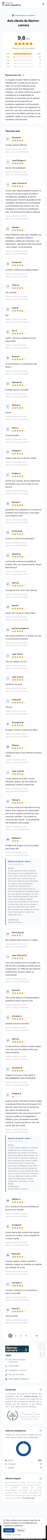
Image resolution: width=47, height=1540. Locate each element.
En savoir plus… (29, 1498)
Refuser (21, 1530)
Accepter (9, 1530)
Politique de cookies (13, 1535)
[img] (23, 75)
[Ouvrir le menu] (43, 4)
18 (36, 1336)
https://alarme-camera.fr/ (18, 1379)
